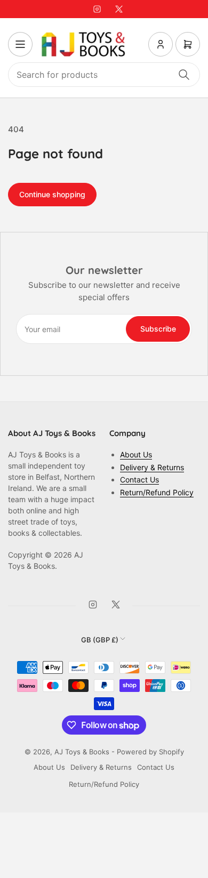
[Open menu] (20, 44)
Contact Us (139, 479)
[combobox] (104, 74)
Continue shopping (52, 194)
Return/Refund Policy (157, 492)
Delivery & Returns (152, 467)
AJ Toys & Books (81, 751)
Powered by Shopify (150, 751)
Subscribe (158, 328)
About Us (136, 454)
